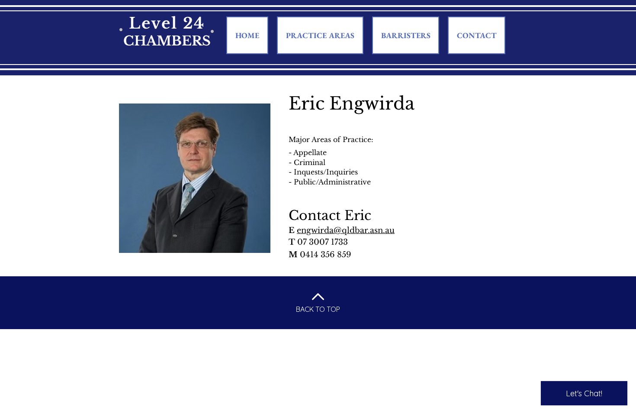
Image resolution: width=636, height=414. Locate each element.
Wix (402, 334)
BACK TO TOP (318, 309)
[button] (405, 35)
